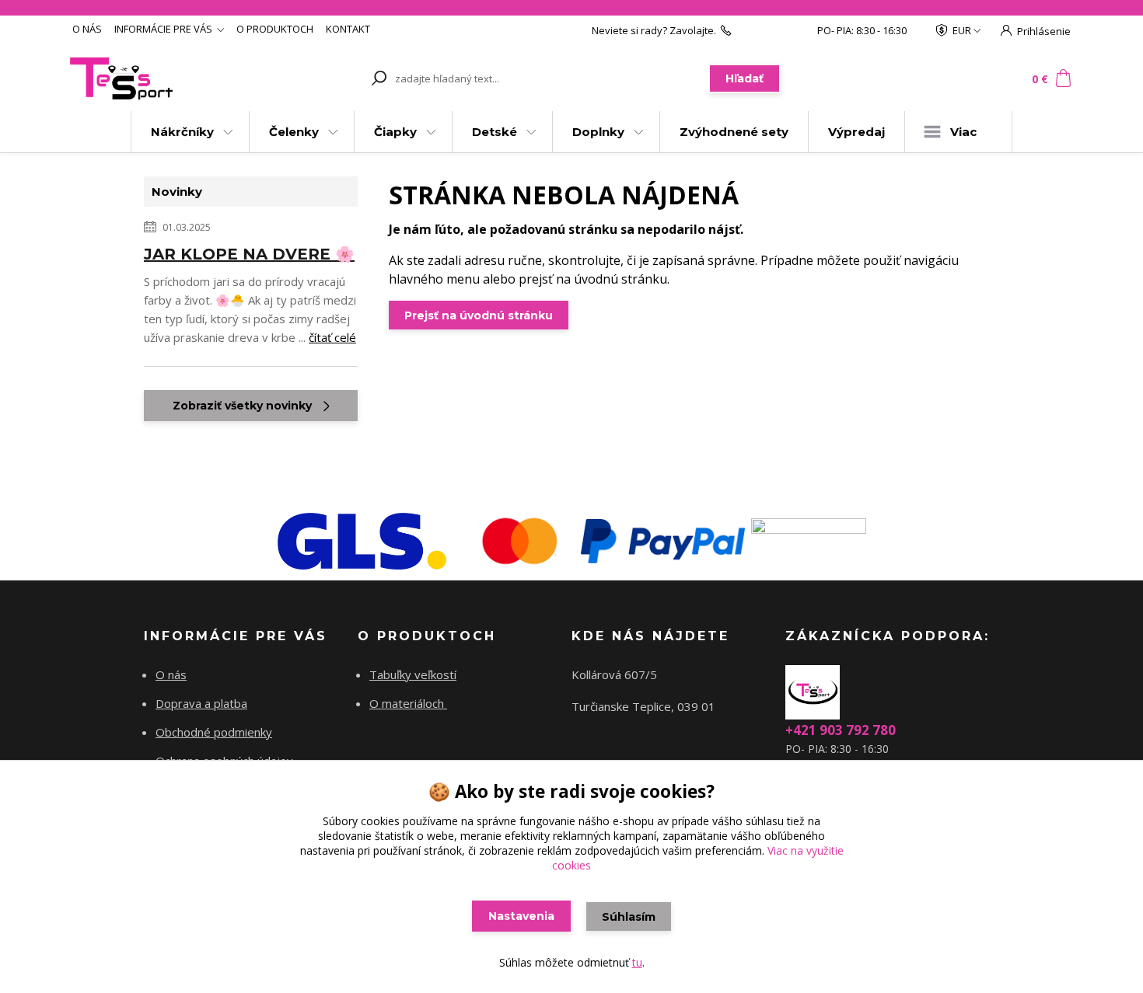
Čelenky (294, 131)
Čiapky (395, 131)
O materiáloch (408, 703)
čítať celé (332, 337)
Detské (494, 131)
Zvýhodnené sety (734, 131)
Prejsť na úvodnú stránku (478, 315)
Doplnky (598, 131)
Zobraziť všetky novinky (242, 406)
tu (637, 962)
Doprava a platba (201, 703)
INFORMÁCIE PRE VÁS (163, 29)
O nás (171, 674)
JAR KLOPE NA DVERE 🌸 (249, 254)
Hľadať (744, 78)
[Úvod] (161, 78)
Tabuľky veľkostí (412, 674)
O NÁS (87, 29)
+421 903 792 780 (774, 30)
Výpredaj (856, 131)
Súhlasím (628, 917)
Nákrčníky (182, 131)
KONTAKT (348, 29)
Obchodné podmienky (214, 732)
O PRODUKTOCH (274, 29)
